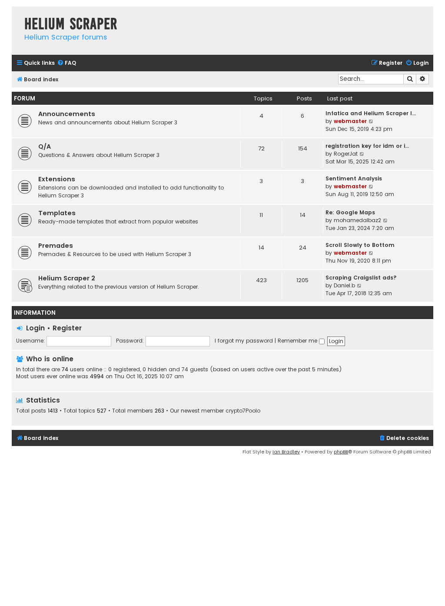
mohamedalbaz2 (357, 220)
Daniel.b (344, 285)
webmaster (350, 121)
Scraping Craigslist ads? (361, 277)
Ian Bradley (286, 451)
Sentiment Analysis (353, 178)
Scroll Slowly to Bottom (360, 245)
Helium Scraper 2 (66, 278)
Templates (57, 213)
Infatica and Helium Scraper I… (370, 113)
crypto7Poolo (243, 410)
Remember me (298, 340)
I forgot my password (244, 340)
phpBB (341, 451)
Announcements (66, 114)
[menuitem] (66, 63)
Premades (55, 245)
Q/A (44, 146)
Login (35, 328)
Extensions (56, 179)
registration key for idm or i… (367, 146)
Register (67, 328)
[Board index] (16, 15)
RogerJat (346, 153)
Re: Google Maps (350, 212)
